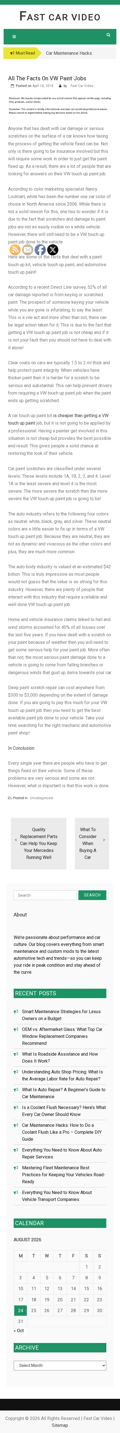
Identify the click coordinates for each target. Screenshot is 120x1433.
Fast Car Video (60, 17)
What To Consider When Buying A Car (88, 843)
